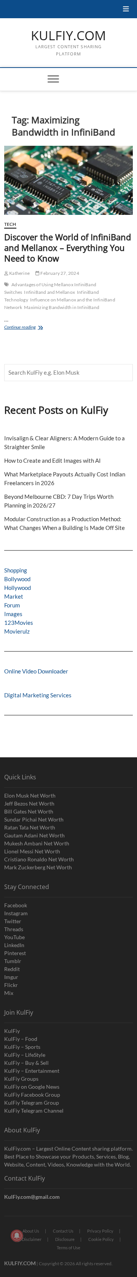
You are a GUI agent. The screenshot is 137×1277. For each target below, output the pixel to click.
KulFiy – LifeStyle (24, 1055)
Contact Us (63, 1230)
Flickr (11, 985)
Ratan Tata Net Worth (29, 827)
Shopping (15, 570)
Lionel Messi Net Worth (32, 851)
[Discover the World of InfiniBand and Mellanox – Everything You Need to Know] (68, 180)
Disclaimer (31, 1239)
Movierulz (17, 631)
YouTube (14, 937)
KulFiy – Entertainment (31, 1070)
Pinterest (15, 953)
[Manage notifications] (17, 1236)
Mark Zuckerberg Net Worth (38, 867)
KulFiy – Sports (22, 1047)
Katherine (19, 273)
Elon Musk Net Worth (30, 795)
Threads (13, 929)
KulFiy (12, 1031)
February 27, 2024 (59, 273)
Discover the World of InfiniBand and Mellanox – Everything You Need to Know (67, 247)
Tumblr (12, 961)
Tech (10, 224)
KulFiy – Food (20, 1039)
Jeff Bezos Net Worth (29, 803)
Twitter (12, 921)
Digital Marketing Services (38, 695)
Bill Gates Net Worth (28, 811)
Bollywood (17, 578)
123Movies (18, 622)
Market (13, 596)
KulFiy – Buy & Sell (26, 1062)
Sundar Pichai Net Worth (34, 819)
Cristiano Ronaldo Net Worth (39, 859)
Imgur (11, 977)
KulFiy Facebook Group (32, 1094)
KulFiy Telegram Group (31, 1102)
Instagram (16, 913)
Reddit (12, 969)
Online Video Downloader (36, 671)
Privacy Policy (100, 1230)
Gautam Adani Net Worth (34, 835)
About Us (30, 1230)
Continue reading (30, 328)
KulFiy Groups (21, 1078)
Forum (12, 605)
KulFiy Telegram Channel (34, 1110)
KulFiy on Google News (31, 1086)
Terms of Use (68, 1247)
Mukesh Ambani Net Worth (36, 843)
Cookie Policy (101, 1239)
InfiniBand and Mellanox (49, 292)
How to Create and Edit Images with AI (52, 460)
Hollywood (17, 587)
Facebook (15, 905)
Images (13, 613)
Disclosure (65, 1239)
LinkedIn (14, 945)
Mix (8, 993)
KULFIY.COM (68, 36)
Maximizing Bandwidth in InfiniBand (61, 307)
